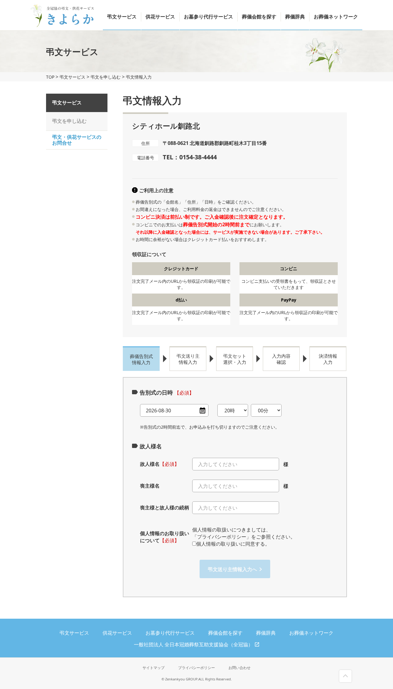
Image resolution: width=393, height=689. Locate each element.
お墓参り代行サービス (208, 16)
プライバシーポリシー (196, 667)
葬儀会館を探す (259, 16)
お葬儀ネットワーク (336, 16)
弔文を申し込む (106, 77)
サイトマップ (153, 667)
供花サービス (160, 16)
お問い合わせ (239, 667)
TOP (50, 77)
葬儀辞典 (295, 16)
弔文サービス (122, 16)
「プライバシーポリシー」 (221, 536)
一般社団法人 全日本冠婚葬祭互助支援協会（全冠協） (193, 644)
